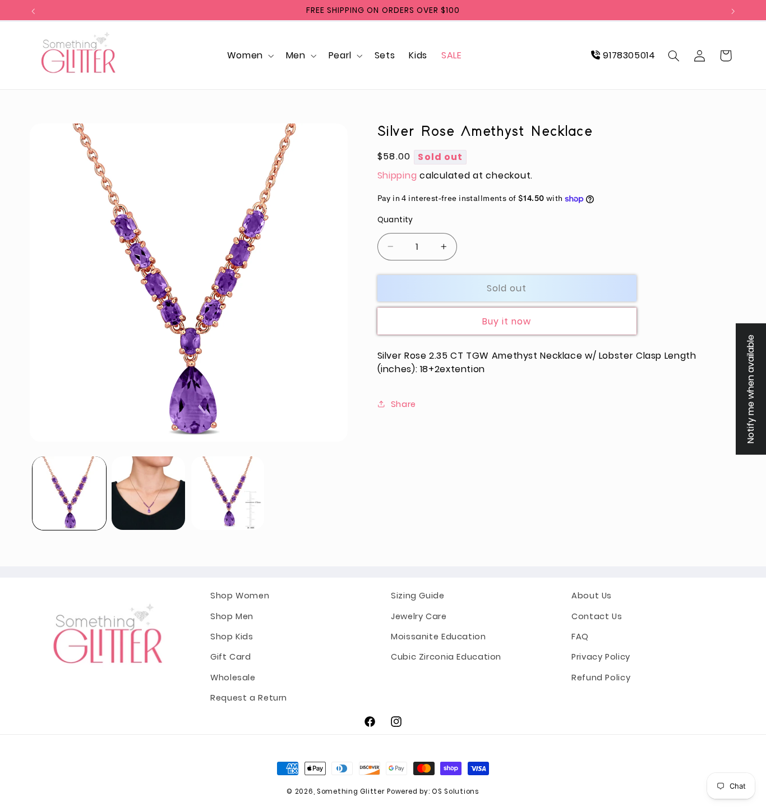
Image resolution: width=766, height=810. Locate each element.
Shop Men (231, 615)
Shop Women (239, 595)
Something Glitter (351, 791)
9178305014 (628, 55)
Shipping (397, 174)
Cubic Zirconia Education (446, 656)
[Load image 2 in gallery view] (148, 493)
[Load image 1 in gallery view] (69, 493)
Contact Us (596, 615)
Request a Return (248, 697)
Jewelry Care (419, 615)
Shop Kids (231, 636)
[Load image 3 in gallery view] (228, 493)
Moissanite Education (438, 636)
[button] (249, 55)
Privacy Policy (600, 656)
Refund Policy (600, 677)
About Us (591, 595)
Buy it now (507, 320)
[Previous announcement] (33, 11)
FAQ (580, 636)
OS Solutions (455, 791)
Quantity (395, 219)
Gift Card (230, 656)
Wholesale (233, 677)
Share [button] (403, 403)
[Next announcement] (733, 11)
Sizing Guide (418, 595)
